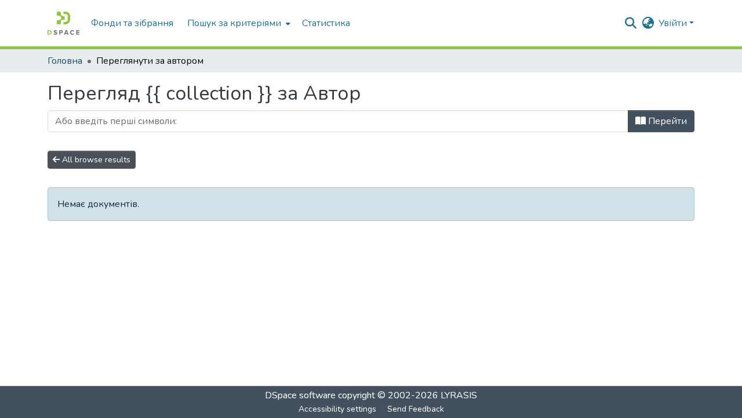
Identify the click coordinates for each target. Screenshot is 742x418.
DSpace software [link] (300, 395)
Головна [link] (65, 60)
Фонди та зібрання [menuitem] (132, 23)
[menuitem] (237, 23)
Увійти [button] (674, 23)
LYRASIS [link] (459, 395)
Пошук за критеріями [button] (234, 23)
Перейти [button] (666, 121)
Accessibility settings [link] (337, 409)
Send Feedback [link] (415, 409)
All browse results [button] (95, 159)
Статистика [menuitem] (326, 23)
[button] (63, 23)
